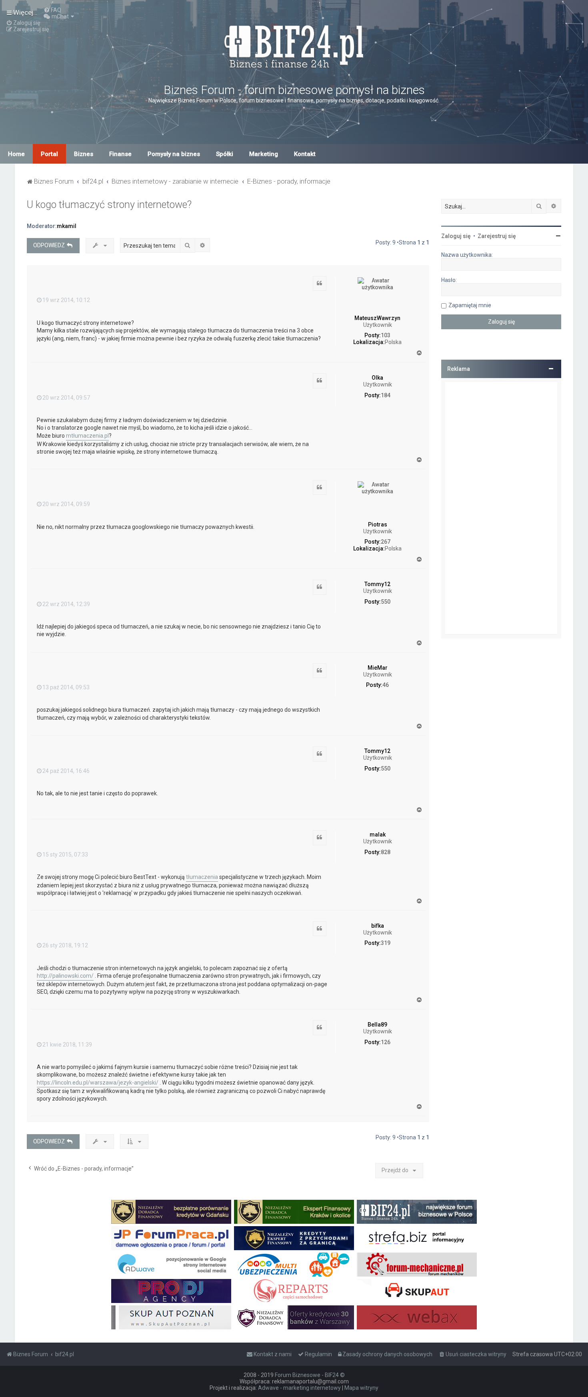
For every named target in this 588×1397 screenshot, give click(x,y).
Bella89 (377, 1024)
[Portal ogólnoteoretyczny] (417, 1238)
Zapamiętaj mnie (469, 305)
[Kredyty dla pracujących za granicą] (294, 1238)
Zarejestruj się (497, 236)
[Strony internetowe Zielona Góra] (171, 1264)
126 (385, 1042)
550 (385, 601)
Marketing (263, 154)
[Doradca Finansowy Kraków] (294, 1212)
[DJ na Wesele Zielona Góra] (171, 1291)
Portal (49, 154)
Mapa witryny (361, 1388)
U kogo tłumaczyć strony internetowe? (109, 204)
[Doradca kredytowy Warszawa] (294, 1317)
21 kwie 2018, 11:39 (67, 1044)
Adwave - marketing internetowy (299, 1388)
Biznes (83, 154)
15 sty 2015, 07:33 (65, 854)
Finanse (120, 154)
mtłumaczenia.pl (87, 435)
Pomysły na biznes (174, 154)
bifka (377, 926)
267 (385, 541)
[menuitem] (52, 10)
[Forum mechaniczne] (417, 1264)
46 (385, 685)
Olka (377, 377)
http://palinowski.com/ (65, 976)
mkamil (66, 226)
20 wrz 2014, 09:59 (66, 504)
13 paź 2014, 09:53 (66, 687)
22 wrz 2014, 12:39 (66, 604)
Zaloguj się (456, 236)
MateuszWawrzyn (377, 318)
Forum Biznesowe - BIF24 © (310, 1375)
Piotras (377, 524)
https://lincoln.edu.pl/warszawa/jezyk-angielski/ (97, 1082)
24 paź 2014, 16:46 (66, 771)
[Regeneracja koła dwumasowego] (294, 1291)
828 (385, 852)
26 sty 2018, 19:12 (65, 945)
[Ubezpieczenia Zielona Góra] (294, 1264)
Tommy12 (377, 584)
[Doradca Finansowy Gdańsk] (171, 1212)
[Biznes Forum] (294, 45)
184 (385, 395)
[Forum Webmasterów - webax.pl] (417, 1317)
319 (385, 943)
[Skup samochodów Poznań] (171, 1317)
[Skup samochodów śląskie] (417, 1291)
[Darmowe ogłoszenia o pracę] (171, 1238)
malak (378, 834)
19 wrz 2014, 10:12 (66, 300)
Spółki (224, 154)
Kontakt (305, 154)
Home (16, 154)
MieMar (378, 667)
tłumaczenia (202, 877)
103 (385, 335)
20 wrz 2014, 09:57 (66, 397)
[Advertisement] (501, 508)
